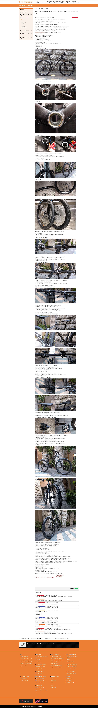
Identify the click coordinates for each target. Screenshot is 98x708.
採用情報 (68, 676)
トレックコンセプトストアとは (41, 664)
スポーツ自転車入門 (49, 2)
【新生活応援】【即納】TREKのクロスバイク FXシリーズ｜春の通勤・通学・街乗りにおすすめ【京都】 (53, 629)
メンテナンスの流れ (24, 678)
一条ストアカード (39, 661)
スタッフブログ (24, 27)
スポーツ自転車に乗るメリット (56, 656)
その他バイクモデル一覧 (40, 687)
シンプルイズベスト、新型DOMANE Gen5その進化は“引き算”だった (46, 622)
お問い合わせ (69, 678)
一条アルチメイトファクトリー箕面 (26, 31)
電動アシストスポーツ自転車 (71, 673)
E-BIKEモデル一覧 (39, 685)
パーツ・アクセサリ (54, 683)
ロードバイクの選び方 (54, 663)
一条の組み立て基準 (39, 668)
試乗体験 (37, 669)
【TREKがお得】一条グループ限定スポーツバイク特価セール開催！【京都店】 (48, 600)
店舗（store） (37, 2)
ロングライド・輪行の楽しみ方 (72, 664)
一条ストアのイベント (39, 673)
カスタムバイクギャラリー (40, 671)
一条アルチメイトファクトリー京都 (26, 18)
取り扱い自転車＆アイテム (62, 2)
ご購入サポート (38, 659)
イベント (23, 20)
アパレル (23, 26)
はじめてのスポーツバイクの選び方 (57, 658)
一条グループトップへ (71, 682)
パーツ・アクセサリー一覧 (40, 689)
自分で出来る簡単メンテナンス (72, 669)
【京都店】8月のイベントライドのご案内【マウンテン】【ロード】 (46, 607)
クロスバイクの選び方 (54, 661)
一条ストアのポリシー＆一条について (41, 657)
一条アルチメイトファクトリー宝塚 (26, 34)
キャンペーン (24, 22)
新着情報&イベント (24, 9)
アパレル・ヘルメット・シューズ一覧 (41, 691)
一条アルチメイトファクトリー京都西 (26, 38)
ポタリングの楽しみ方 (70, 661)
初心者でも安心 (38, 662)
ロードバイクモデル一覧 (40, 680)
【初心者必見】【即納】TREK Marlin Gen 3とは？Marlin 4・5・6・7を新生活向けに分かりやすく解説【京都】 (54, 596)
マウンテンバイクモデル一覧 (40, 682)
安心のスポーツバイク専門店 (40, 666)
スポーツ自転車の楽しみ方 (55, 2)
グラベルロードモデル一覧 (40, 683)
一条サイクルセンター (24, 12)
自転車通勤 (68, 659)
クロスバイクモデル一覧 (40, 678)
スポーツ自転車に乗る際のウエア (56, 665)
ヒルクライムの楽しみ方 (71, 662)
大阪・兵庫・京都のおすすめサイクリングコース (72, 657)
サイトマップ (69, 680)
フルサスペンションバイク (40, 32)
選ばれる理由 (44, 2)
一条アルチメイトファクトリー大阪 (26, 15)
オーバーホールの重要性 (71, 671)
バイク (23, 23)
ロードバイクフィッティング (71, 668)
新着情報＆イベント (74, 2)
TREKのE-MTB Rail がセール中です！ (41, 611)
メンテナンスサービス (68, 2)
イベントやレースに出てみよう (72, 666)
